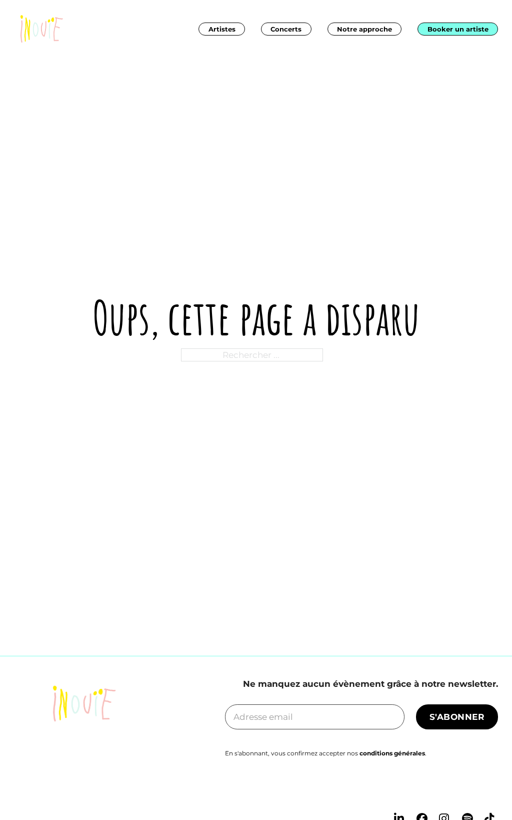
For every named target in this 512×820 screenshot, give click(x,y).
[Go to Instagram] (445, 792)
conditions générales (392, 753)
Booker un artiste (458, 29)
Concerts (286, 29)
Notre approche (364, 29)
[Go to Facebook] (423, 792)
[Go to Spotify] (469, 792)
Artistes (222, 29)
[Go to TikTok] (491, 792)
